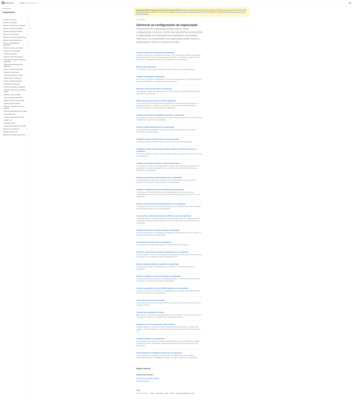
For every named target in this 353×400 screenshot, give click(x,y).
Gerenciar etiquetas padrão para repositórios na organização (157, 264)
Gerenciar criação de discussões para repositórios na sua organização (161, 204)
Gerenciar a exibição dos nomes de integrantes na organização (158, 276)
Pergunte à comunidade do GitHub (148, 378)
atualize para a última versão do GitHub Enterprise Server (186, 12)
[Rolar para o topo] (349, 396)
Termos (152, 393)
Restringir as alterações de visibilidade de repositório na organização (160, 115)
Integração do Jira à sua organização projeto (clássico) (155, 324)
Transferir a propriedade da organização (150, 77)
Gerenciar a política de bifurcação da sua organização (155, 127)
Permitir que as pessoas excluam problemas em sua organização (159, 177)
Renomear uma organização (146, 67)
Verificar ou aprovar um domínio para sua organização (155, 52)
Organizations (9, 12)
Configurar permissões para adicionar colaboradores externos (158, 163)
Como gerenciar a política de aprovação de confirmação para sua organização (163, 216)
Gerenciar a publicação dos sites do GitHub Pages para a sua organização (162, 288)
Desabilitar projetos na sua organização (150, 338)
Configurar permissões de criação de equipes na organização (157, 230)
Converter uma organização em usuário (150, 312)
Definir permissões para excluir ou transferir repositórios (156, 101)
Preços (172, 393)
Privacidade (159, 393)
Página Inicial (7, 8)
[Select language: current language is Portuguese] (350, 2)
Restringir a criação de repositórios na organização (154, 89)
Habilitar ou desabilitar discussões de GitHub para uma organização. (160, 189)
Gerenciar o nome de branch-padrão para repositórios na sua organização (162, 252)
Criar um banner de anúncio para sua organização (153, 242)
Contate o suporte (143, 381)
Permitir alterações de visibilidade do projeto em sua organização (159, 353)
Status (166, 393)
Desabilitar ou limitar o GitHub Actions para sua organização (157, 139)
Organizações (140, 19)
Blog (192, 393)
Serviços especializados (182, 393)
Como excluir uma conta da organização (150, 300)
